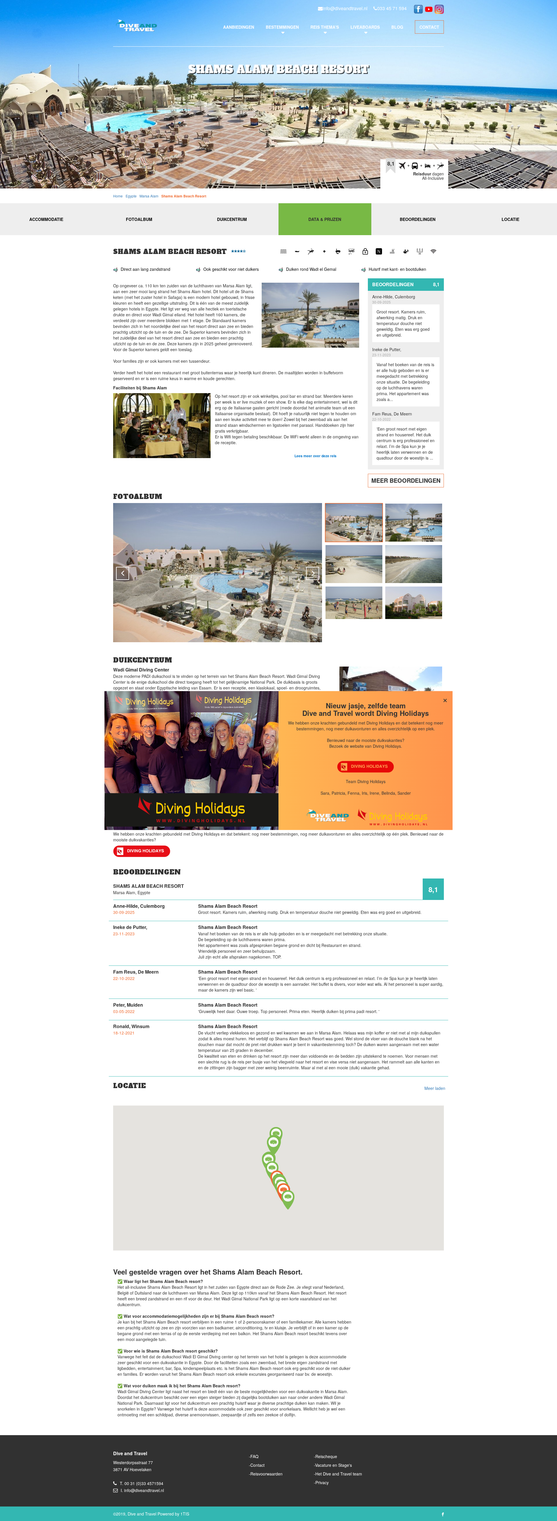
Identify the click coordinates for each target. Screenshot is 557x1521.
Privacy (322, 1482)
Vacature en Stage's (333, 1465)
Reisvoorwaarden (266, 1474)
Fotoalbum (139, 219)
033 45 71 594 (392, 8)
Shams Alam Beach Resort (183, 196)
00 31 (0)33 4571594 (143, 1483)
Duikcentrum (232, 219)
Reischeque (326, 1456)
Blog (397, 27)
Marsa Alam (149, 195)
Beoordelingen (417, 219)
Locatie (510, 219)
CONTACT (429, 27)
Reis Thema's (324, 27)
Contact (257, 1465)
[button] (273, 1145)
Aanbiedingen (238, 27)
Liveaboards (365, 27)
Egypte (131, 195)
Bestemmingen (282, 27)
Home (118, 195)
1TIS (184, 1514)
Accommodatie (46, 219)
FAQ (254, 1456)
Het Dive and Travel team (338, 1474)
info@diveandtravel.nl (345, 8)
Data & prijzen (324, 219)
